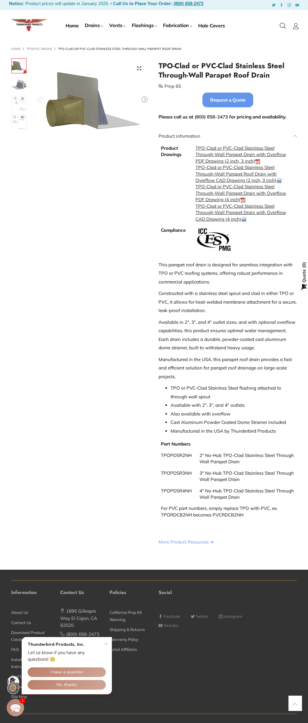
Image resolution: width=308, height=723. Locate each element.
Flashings (143, 25)
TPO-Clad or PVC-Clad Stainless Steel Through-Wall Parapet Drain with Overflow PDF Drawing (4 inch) (241, 193)
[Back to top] (295, 704)
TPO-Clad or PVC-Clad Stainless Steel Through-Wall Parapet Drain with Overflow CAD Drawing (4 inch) (241, 212)
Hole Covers (211, 26)
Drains (92, 25)
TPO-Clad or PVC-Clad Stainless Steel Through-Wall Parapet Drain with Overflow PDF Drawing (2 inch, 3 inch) (241, 154)
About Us (19, 612)
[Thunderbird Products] (29, 25)
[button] (40, 99)
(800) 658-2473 (188, 3)
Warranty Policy (123, 639)
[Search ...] (282, 26)
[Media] (139, 69)
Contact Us (21, 622)
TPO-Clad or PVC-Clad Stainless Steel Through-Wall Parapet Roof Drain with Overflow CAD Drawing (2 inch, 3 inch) (236, 173)
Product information (179, 136)
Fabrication (176, 25)
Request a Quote (227, 100)
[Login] (296, 26)
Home (72, 26)
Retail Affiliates (123, 649)
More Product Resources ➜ (186, 542)
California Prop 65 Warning (125, 616)
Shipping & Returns (127, 629)
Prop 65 (173, 86)
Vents (115, 25)
